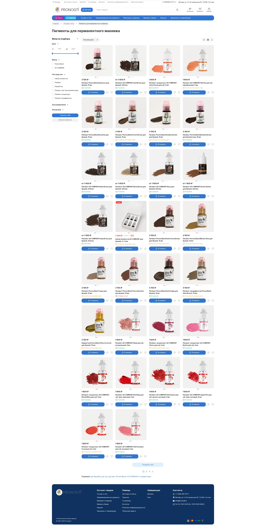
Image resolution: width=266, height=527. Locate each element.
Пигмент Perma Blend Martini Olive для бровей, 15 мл (197, 240)
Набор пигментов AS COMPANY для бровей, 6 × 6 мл (129, 240)
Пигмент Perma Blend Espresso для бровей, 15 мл (95, 84)
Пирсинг (163, 18)
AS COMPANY (133, 476)
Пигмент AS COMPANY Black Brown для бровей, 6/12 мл (97, 188)
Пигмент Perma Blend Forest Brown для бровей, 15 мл (130, 136)
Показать (63, 115)
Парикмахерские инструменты (107, 18)
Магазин (150, 494)
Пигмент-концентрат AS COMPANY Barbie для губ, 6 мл (196, 344)
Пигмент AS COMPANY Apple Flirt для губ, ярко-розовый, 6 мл (197, 396)
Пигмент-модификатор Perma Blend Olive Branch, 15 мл (197, 292)
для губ (104, 476)
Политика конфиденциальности (117, 2)
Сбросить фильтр (65, 120)
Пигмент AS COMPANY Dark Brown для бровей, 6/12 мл (130, 84)
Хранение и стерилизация (181, 18)
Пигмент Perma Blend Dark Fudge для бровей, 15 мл (163, 292)
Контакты (102, 2)
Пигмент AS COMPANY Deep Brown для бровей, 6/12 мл (97, 240)
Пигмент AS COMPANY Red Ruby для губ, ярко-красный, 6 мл (129, 396)
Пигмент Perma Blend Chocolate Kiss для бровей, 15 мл (129, 292)
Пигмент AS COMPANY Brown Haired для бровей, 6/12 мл (197, 188)
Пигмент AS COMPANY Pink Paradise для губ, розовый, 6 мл (129, 448)
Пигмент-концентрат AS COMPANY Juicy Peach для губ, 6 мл (163, 84)
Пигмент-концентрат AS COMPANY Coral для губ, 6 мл (95, 448)
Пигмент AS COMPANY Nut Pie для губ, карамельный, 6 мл (198, 84)
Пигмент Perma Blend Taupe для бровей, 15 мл (94, 292)
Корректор (59, 86)
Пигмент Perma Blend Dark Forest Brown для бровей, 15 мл (164, 240)
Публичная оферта (137, 2)
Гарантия (83, 2)
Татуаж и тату (86, 18)
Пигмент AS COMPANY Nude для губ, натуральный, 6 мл (129, 344)
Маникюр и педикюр (131, 18)
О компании (92, 2)
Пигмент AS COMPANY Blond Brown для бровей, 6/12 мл (130, 188)
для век (111, 476)
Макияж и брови (149, 18)
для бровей (95, 476)
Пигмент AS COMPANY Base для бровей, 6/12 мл (161, 188)
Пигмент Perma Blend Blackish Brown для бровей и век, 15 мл (197, 136)
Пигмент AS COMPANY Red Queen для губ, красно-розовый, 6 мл (163, 396)
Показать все (147, 465)
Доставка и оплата (70, 2)
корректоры (146, 476)
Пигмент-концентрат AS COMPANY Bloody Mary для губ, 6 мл (95, 396)
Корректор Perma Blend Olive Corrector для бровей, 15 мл (96, 344)
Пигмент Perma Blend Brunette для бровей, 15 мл (95, 136)
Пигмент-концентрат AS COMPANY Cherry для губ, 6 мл (163, 344)
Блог (149, 497)
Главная (56, 23)
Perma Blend (121, 476)
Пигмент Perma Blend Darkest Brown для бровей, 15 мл (163, 136)
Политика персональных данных (66, 518)
